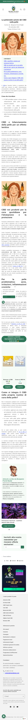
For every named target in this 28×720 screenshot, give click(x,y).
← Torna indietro (6, 556)
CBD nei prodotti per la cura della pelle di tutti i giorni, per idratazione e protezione (14, 67)
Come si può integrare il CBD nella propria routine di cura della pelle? (13, 79)
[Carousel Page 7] (17, 529)
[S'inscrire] (23, 696)
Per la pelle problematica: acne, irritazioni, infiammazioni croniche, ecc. (13, 73)
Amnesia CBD (6, 600)
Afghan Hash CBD (8, 618)
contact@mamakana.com (12, 673)
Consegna (5, 634)
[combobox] (24, 719)
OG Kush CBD (6, 602)
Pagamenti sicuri (7, 639)
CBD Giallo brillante (8, 613)
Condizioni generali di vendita (11, 644)
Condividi (13, 560)
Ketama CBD (6, 620)
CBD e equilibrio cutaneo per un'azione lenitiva (12, 62)
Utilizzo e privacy (7, 647)
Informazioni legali (8, 642)
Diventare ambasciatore (9, 650)
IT (25, 718)
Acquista (8, 387)
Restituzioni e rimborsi (9, 637)
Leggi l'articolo (8, 526)
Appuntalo (20, 560)
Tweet (7, 560)
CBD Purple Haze (7, 605)
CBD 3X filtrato (7, 615)
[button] (3, 9)
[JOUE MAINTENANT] (14, 578)
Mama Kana (10, 717)
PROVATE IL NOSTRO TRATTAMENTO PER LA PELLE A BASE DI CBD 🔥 (14, 339)
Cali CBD (5, 607)
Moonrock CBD (7, 610)
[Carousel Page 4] (13, 529)
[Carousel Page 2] (10, 529)
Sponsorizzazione (8, 655)
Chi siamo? (6, 629)
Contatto (5, 631)
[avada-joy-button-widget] (4, 716)
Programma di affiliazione (10, 652)
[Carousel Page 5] (14, 529)
